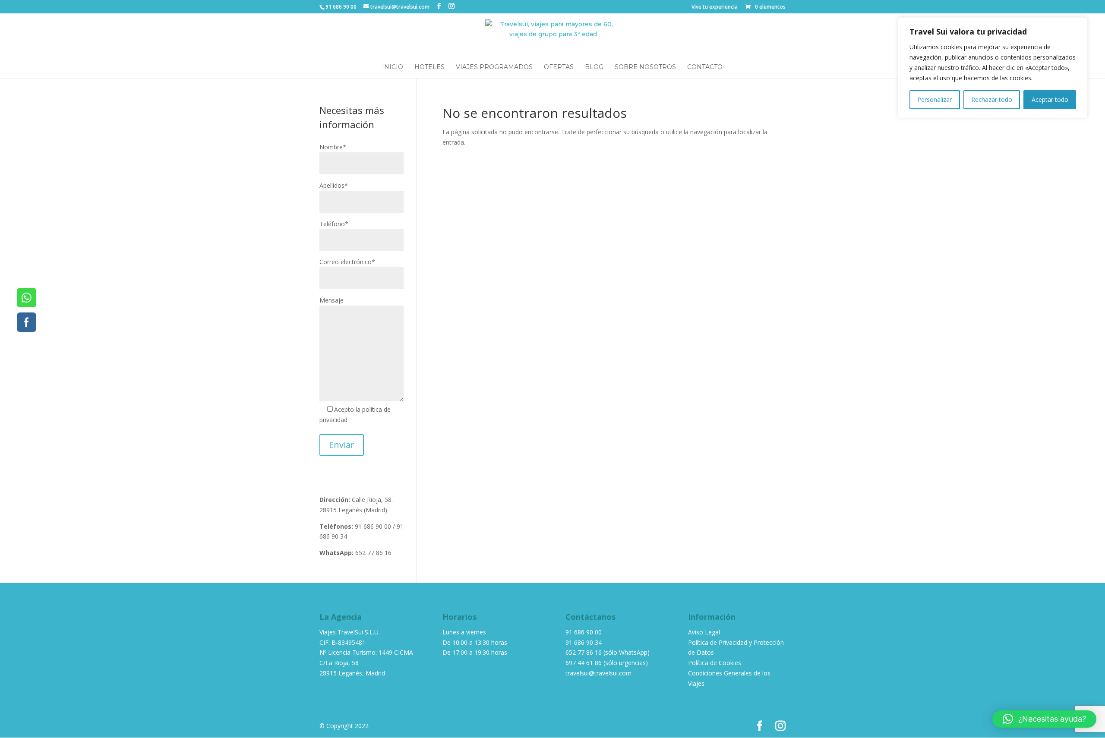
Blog (594, 67)
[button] (1044, 719)
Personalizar (934, 99)
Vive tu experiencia (714, 7)
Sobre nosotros (645, 67)
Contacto (705, 67)
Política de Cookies (714, 663)
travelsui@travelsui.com (598, 673)
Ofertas (559, 67)
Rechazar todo (991, 99)
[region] (993, 67)
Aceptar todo (1050, 99)
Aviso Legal (704, 632)
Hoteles (429, 67)
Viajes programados (494, 67)
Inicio (392, 67)
